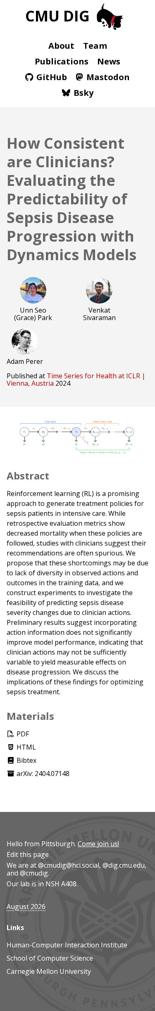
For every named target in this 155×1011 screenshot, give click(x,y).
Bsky (83, 92)
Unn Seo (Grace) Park (33, 314)
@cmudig (34, 873)
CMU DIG (59, 16)
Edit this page (28, 854)
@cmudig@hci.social (68, 865)
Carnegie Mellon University (49, 971)
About (61, 45)
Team (95, 45)
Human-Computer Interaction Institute (67, 944)
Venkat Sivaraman (99, 314)
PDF (22, 733)
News (108, 61)
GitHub (51, 77)
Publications (61, 61)
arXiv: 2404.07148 (42, 773)
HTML (25, 747)
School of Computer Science (50, 958)
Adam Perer (25, 361)
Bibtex (25, 760)
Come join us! (98, 843)
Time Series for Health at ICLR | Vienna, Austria (76, 379)
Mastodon (108, 77)
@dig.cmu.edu (124, 865)
